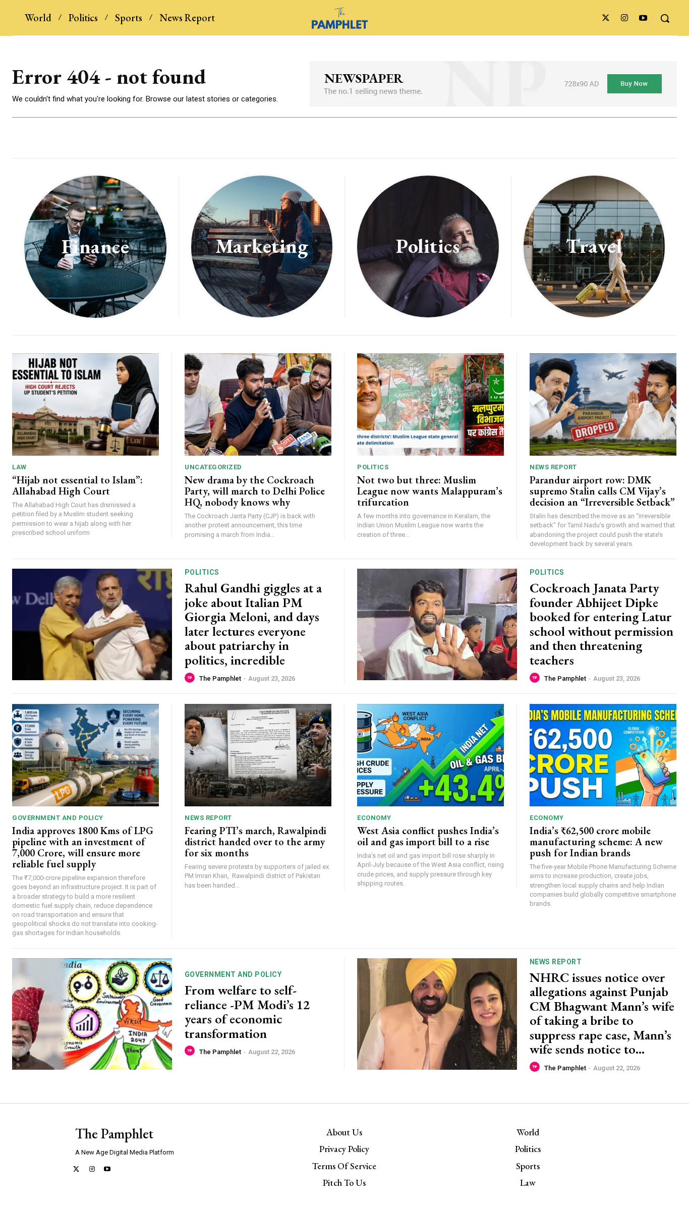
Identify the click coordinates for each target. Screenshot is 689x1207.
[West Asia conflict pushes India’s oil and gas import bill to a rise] (430, 755)
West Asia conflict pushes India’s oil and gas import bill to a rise (428, 836)
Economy (374, 817)
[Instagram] (624, 18)
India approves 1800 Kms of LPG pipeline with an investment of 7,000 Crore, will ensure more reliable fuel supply (82, 847)
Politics (372, 467)
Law (19, 467)
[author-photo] (191, 678)
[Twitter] (605, 18)
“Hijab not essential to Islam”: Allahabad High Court (77, 485)
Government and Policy (57, 817)
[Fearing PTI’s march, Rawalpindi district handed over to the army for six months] (258, 755)
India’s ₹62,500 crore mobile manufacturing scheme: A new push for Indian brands (596, 841)
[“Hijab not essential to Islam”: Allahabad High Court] (85, 404)
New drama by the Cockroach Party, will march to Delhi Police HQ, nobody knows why (255, 491)
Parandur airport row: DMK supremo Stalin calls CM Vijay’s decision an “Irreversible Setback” (602, 491)
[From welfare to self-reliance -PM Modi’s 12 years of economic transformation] (92, 1014)
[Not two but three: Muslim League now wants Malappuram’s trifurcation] (430, 404)
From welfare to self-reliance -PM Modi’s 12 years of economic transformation (247, 1011)
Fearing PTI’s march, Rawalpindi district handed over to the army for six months (255, 841)
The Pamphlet (220, 678)
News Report (553, 467)
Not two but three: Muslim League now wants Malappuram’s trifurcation (429, 491)
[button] (665, 18)
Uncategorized (213, 467)
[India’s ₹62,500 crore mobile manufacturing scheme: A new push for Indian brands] (603, 755)
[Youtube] (643, 18)
